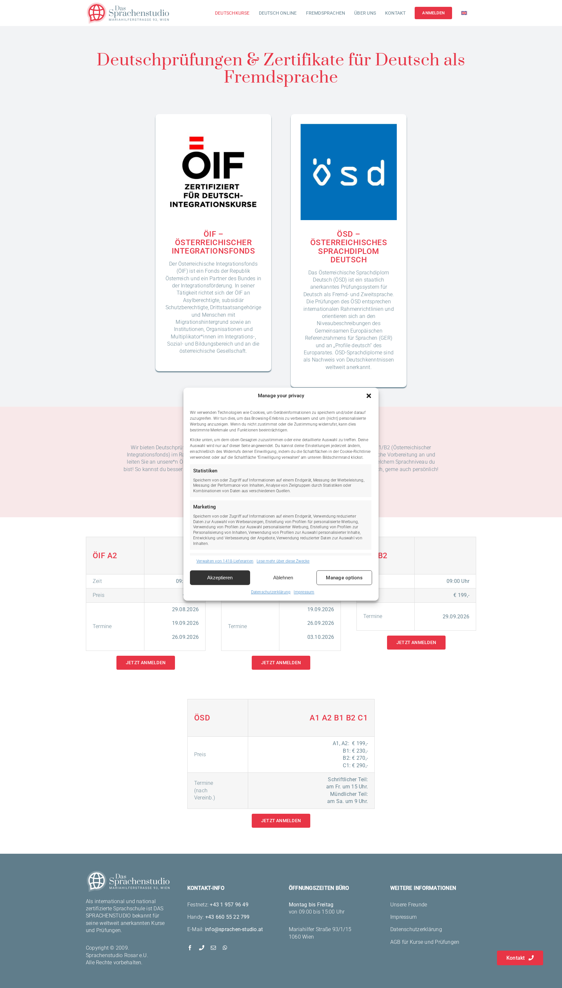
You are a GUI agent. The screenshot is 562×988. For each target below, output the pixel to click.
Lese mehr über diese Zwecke (283, 561)
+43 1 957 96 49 (229, 905)
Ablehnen (283, 577)
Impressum (304, 592)
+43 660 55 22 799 (227, 917)
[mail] (213, 947)
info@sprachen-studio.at (234, 929)
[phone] (201, 947)
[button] (369, 395)
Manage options (344, 578)
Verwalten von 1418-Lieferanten (224, 561)
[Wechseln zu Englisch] (464, 13)
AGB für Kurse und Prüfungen (424, 942)
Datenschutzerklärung (271, 592)
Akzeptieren (220, 577)
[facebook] (190, 947)
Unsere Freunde (408, 905)
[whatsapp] (225, 947)
